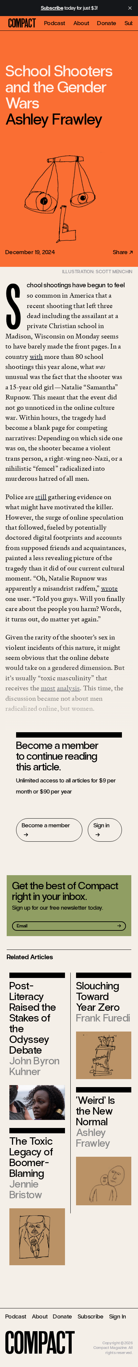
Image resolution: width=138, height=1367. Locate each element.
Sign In (117, 1316)
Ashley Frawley (53, 119)
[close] (130, 8)
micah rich (124, 1338)
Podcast (54, 23)
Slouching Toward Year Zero (98, 996)
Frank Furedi (103, 1017)
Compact (22, 23)
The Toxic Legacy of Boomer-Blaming (31, 1157)
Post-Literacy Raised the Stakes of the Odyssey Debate (32, 1018)
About (81, 23)
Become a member (46, 825)
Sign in (101, 825)
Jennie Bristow (25, 1189)
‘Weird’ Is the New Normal (95, 1111)
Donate (106, 23)
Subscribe (91, 1316)
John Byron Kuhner (34, 1066)
